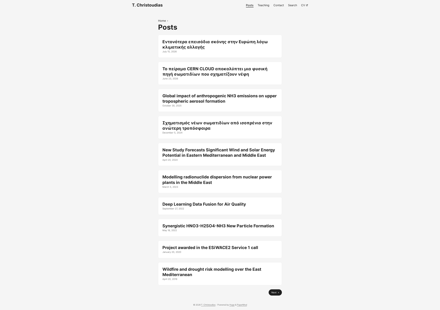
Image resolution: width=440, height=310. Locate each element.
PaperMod (242, 304)
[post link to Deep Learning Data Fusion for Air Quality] (220, 206)
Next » (275, 292)
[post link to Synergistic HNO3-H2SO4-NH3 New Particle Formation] (220, 227)
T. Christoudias (147, 5)
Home (162, 20)
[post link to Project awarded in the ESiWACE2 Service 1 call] (220, 249)
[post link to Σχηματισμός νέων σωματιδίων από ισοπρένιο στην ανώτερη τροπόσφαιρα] (220, 127)
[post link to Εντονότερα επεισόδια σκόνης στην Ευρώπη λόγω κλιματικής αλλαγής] (220, 46)
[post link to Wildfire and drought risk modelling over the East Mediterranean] (220, 273)
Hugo (232, 304)
